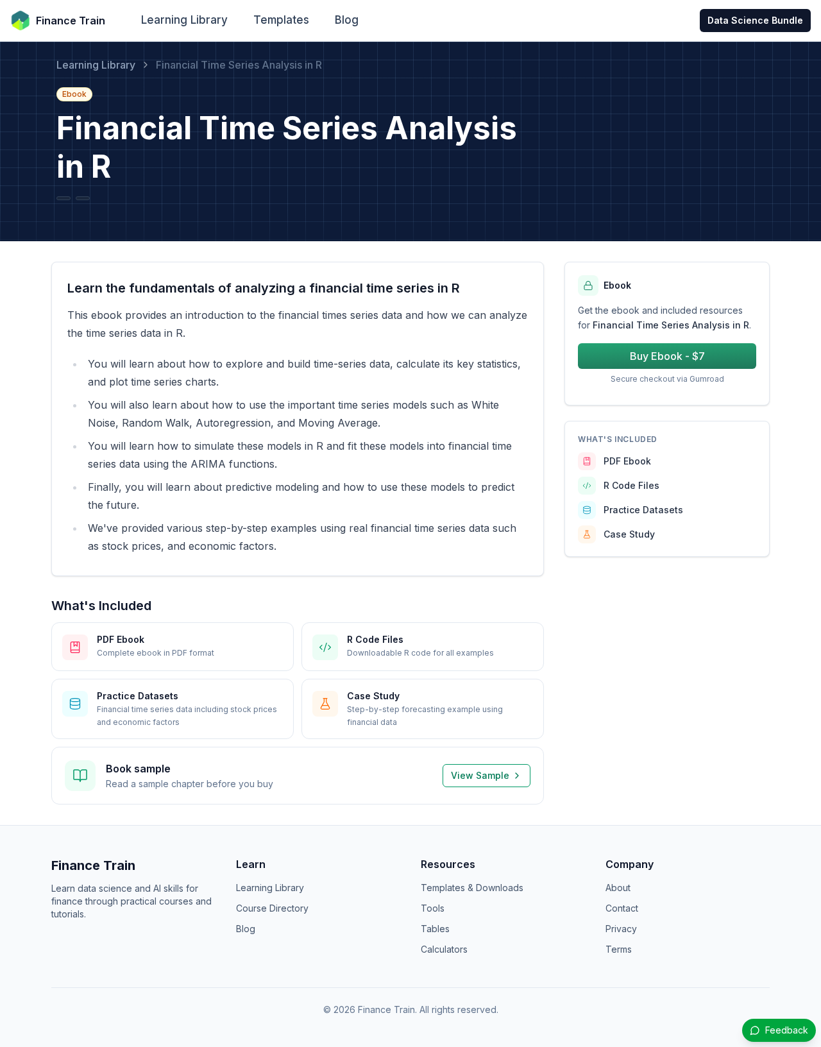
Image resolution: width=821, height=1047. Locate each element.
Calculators (444, 949)
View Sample (480, 775)
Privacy (621, 928)
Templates (281, 19)
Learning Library (184, 19)
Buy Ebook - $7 (667, 356)
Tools (432, 908)
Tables (435, 928)
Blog (347, 19)
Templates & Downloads (472, 887)
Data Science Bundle (755, 20)
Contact (621, 908)
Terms (618, 949)
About (618, 887)
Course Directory (272, 908)
